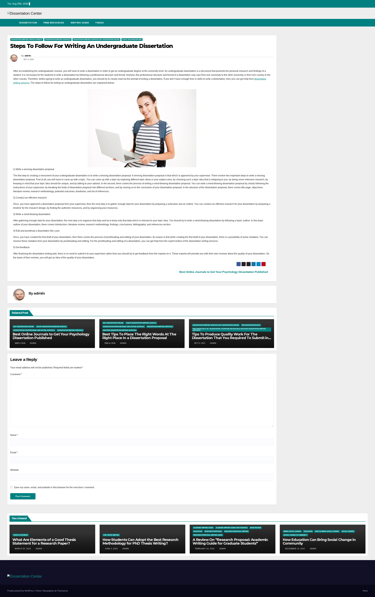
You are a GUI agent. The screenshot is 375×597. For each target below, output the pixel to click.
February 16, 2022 (205, 549)
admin (28, 55)
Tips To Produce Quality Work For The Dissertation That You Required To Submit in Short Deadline (230, 338)
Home (365, 591)
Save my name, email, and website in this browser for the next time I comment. (54, 487)
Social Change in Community (295, 535)
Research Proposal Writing (236, 531)
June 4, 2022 (111, 549)
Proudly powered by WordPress (21, 591)
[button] (360, 22)
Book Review (255, 527)
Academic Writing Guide (203, 527)
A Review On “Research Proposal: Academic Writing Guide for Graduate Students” (230, 541)
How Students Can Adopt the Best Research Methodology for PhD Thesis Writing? (140, 541)
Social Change (348, 531)
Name (14, 435)
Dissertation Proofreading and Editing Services (34, 330)
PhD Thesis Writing (111, 535)
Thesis (99, 22)
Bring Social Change (292, 531)
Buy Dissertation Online (23, 326)
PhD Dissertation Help (251, 325)
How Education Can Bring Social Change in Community (319, 541)
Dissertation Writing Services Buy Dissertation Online (96, 39)
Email (14, 452)
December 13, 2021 (295, 549)
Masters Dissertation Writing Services (119, 330)
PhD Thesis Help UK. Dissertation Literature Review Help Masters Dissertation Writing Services (229, 329)
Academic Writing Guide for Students (231, 527)
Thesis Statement (20, 535)
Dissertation (28, 22)
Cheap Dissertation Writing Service (51, 326)
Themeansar (62, 591)
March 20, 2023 (23, 549)
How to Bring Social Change (327, 531)
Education (198, 531)
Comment (16, 374)
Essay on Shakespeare (132, 39)
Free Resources (54, 22)
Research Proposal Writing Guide (208, 535)
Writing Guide (80, 22)
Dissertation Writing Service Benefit (26, 39)
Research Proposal (213, 531)
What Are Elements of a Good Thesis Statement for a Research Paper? (44, 541)
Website (14, 470)
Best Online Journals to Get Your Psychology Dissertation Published (224, 271)
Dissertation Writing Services (58, 39)
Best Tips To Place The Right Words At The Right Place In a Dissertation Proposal (139, 336)
